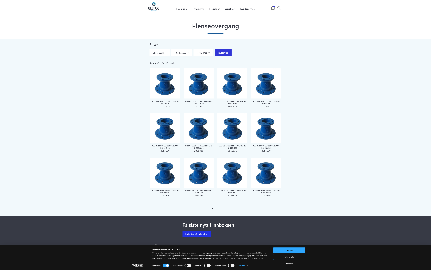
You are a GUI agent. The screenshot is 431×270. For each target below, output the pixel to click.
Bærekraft (230, 9)
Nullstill (223, 53)
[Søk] (279, 8)
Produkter (214, 9)
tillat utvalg (289, 257)
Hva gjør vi (198, 9)
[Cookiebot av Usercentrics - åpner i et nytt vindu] (137, 265)
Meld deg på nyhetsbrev (197, 233)
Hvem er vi (182, 9)
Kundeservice (247, 9)
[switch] (188, 265)
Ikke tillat (289, 263)
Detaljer (242, 266)
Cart (271, 7)
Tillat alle (289, 250)
